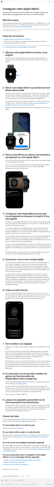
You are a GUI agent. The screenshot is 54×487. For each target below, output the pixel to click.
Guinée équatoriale (49, 484)
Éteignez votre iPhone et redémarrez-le (14, 462)
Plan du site (34, 484)
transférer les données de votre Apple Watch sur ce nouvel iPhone (21, 47)
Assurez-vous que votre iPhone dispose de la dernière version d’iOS (22, 460)
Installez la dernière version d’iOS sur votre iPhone (17, 39)
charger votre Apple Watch (16, 428)
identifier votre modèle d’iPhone (22, 26)
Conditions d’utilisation (26, 484)
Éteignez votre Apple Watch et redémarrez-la (16, 464)
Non (28, 476)
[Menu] (52, 1)
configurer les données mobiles (18, 383)
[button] (49, 1)
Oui (23, 476)
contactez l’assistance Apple (28, 421)
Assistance (7, 480)
